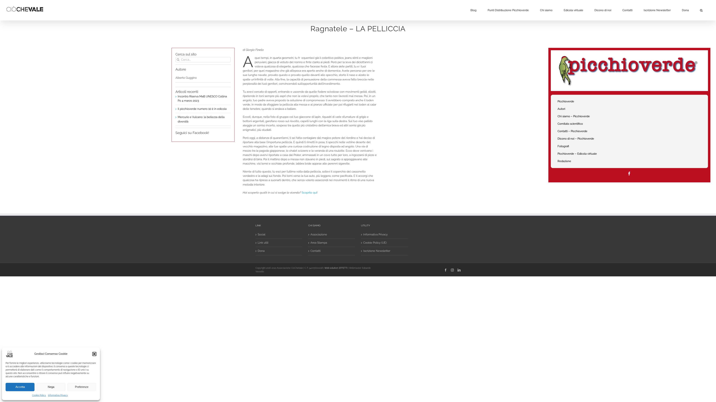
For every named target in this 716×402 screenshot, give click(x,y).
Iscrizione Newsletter (376, 251)
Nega (51, 386)
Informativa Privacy (58, 395)
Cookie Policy (39, 395)
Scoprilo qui (309, 192)
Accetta (20, 386)
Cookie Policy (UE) (375, 242)
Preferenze (81, 386)
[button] (94, 354)
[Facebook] (629, 174)
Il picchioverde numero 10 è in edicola (202, 109)
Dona (261, 251)
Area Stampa (318, 242)
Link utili (263, 242)
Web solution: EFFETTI (335, 268)
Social (261, 234)
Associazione (318, 234)
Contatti (315, 251)
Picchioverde (566, 101)
